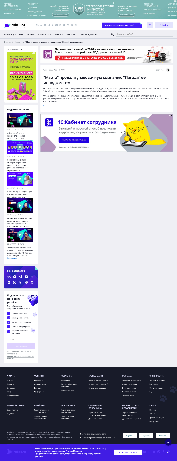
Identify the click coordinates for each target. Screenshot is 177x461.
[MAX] (45, 25)
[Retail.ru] (18, 25)
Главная (7, 42)
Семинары (65, 380)
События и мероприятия (21, 326)
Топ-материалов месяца (21, 322)
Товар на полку (128, 395)
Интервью (11, 388)
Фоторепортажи (13, 395)
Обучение (66, 375)
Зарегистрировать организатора (129, 413)
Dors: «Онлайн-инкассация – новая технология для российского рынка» (19, 194)
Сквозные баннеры (129, 384)
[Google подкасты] (72, 25)
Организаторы (40, 384)
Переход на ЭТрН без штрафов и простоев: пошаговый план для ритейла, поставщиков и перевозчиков (18, 165)
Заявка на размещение (131, 380)
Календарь (38, 380)
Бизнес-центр (95, 375)
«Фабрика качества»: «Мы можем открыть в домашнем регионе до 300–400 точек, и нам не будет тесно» (20, 251)
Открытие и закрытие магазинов (20, 331)
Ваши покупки (12, 410)
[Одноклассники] (53, 25)
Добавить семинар (96, 419)
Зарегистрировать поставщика (68, 411)
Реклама (127, 375)
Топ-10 (152, 414)
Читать (11, 375)
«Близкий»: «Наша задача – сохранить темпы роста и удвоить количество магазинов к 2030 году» (19, 222)
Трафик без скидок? (157, 417)
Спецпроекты (156, 375)
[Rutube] (60, 25)
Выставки (38, 388)
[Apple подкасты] (76, 25)
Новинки (152, 410)
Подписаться (21, 346)
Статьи (10, 380)
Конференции (39, 392)
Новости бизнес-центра (98, 380)
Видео (151, 392)
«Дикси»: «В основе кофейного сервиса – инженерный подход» (17, 136)
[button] (45, 34)
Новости (18, 42)
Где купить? (154, 421)
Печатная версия (129, 388)
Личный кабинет (16, 405)
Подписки (11, 414)
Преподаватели (67, 390)
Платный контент (129, 392)
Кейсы (9, 392)
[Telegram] (49, 25)
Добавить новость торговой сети (41, 417)
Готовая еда (154, 384)
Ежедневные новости (20, 313)
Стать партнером (156, 388)
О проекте (129, 436)
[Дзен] (64, 25)
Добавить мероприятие (131, 419)
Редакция (146, 436)
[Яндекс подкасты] (68, 25)
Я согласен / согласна (128, 452)
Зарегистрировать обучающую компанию (97, 413)
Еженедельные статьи (20, 318)
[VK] (41, 25)
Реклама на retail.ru (14, 49)
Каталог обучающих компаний (69, 385)
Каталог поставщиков (97, 388)
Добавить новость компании (68, 417)
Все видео (12, 258)
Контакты (162, 436)
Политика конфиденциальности (93, 434)
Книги (152, 405)
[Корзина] (150, 25)
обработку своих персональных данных (20, 357)
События (39, 375)
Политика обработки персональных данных (97, 438)
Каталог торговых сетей (98, 384)
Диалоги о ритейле (157, 380)
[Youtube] (56, 25)
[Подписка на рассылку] (37, 25)
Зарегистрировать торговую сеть (41, 411)
